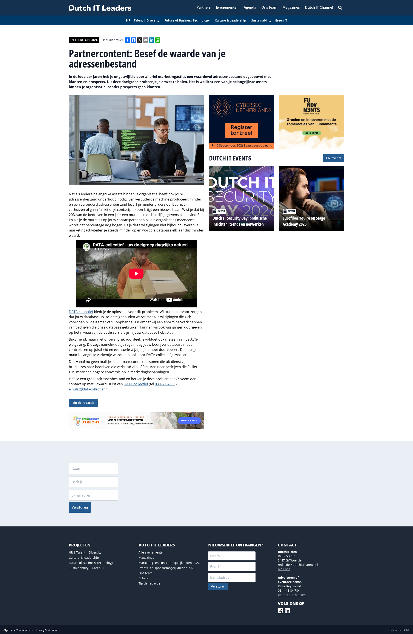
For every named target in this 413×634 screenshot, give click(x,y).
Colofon (144, 578)
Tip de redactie (83, 403)
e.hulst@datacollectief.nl (88, 389)
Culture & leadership (84, 557)
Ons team (146, 573)
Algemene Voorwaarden (18, 630)
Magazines (146, 557)
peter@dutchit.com (292, 595)
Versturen (80, 507)
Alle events (333, 158)
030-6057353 (165, 384)
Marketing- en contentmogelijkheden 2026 (169, 563)
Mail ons (284, 569)
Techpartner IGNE (399, 630)
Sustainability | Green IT (86, 568)
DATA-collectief (81, 311)
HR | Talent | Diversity (85, 552)
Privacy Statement (47, 630)
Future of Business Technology (91, 563)
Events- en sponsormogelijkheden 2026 (167, 568)
